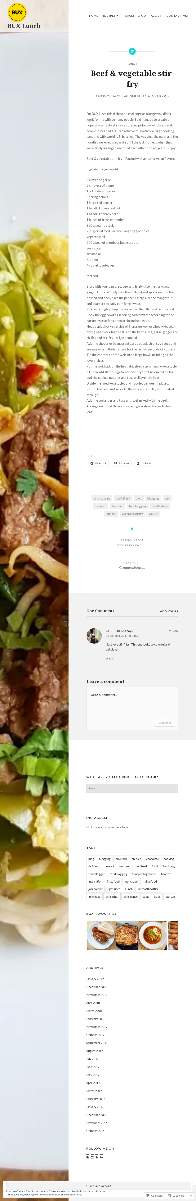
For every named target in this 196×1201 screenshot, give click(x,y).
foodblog (169, 866)
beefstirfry (123, 498)
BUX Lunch (24, 26)
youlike (153, 513)
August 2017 (94, 1051)
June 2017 (93, 1066)
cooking (169, 859)
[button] (101, 935)
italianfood (150, 881)
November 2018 (97, 994)
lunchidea (94, 896)
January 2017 (95, 1106)
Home (93, 15)
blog (139, 498)
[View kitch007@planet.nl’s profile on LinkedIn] (101, 1157)
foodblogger (96, 874)
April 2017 (93, 1083)
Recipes (109, 15)
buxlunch (100, 506)
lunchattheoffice (148, 889)
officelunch (130, 896)
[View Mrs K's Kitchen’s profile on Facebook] (87, 1157)
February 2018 (95, 1019)
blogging (153, 498)
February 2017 (95, 1098)
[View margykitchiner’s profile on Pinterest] (96, 1157)
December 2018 (96, 987)
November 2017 (97, 1026)
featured (117, 506)
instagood (131, 881)
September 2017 (97, 1042)
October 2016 (95, 1130)
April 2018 (93, 1002)
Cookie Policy (75, 1194)
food (155, 866)
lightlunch (114, 889)
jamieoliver (95, 889)
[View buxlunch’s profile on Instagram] (92, 1157)
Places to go (134, 15)
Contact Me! (177, 15)
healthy (166, 874)
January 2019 (95, 978)
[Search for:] (132, 788)
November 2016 (97, 1123)
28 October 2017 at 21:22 (122, 635)
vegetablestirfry (132, 513)
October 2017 (95, 1034)
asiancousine (102, 498)
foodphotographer (144, 874)
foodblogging (138, 506)
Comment (165, 722)
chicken (136, 859)
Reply (175, 630)
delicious (94, 866)
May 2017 (93, 1074)
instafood (113, 881)
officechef (111, 896)
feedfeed (141, 866)
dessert (109, 866)
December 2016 (96, 1115)
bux (167, 498)
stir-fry (111, 513)
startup (170, 896)
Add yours (169, 611)
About (156, 15)
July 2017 (92, 1058)
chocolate (152, 859)
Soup (157, 896)
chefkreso (116, 630)
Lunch (132, 63)
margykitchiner (121, 95)
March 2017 (94, 1091)
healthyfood (160, 506)
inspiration (95, 881)
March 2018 (94, 1010)
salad (146, 896)
